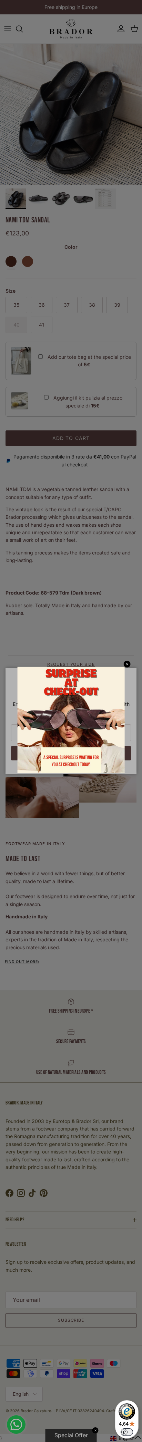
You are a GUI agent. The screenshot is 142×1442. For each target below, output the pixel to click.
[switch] (127, 1432)
